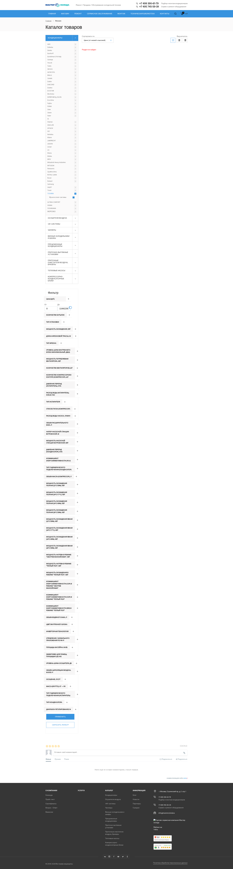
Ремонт (78, 14)
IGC (48, 131)
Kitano (49, 138)
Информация (139, 790)
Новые (48, 759)
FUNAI (49, 106)
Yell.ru (156, 829)
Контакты (164, 14)
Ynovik (49, 63)
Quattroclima (52, 172)
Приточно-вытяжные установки (58, 253)
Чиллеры (52, 230)
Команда (49, 795)
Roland (49, 181)
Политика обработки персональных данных (170, 862)
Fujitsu (49, 103)
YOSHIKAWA (51, 208)
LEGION (50, 144)
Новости (136, 799)
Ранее (66, 759)
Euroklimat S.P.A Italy (54, 57)
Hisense (50, 122)
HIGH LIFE (50, 125)
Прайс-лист (50, 799)
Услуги (81, 790)
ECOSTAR (50, 91)
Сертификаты (51, 803)
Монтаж (121, 14)
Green (49, 113)
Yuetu (49, 66)
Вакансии (49, 812)
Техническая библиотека (143, 14)
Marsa (49, 153)
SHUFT (49, 187)
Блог (134, 795)
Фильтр (53, 293)
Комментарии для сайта (177, 778)
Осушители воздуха (57, 218)
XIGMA (49, 205)
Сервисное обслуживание (99, 14)
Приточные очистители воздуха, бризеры (58, 262)
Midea (49, 156)
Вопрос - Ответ (51, 807)
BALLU (49, 75)
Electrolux (50, 94)
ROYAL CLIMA (52, 175)
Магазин (65, 14)
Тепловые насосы (56, 270)
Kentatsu (50, 135)
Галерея (136, 807)
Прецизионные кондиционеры (55, 245)
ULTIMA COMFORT (53, 202)
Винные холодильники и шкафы (58, 237)
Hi (48, 119)
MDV (49, 159)
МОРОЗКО (51, 212)
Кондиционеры (55, 37)
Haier (49, 116)
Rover (49, 178)
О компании (51, 790)
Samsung (50, 184)
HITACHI (50, 128)
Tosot (49, 190)
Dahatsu (50, 47)
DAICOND (50, 85)
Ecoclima (50, 100)
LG (48, 150)
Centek (49, 79)
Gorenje (50, 60)
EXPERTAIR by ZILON (54, 97)
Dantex (49, 88)
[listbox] (97, 40)
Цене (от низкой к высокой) (94, 40)
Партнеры (137, 803)
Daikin (49, 82)
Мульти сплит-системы (57, 197)
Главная (52, 14)
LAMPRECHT (51, 141)
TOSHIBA (50, 194)
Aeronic (50, 69)
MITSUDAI (50, 166)
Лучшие (58, 759)
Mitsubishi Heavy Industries (56, 163)
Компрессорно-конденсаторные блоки (56, 278)
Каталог (109, 790)
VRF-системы (54, 224)
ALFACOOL (51, 72)
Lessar (49, 147)
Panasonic (50, 169)
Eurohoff (50, 54)
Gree (49, 110)
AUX (48, 44)
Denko (49, 51)
